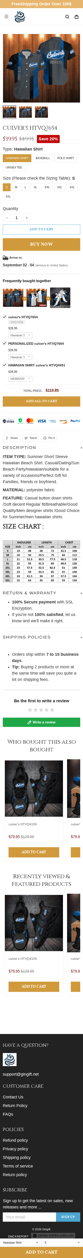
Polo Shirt (65, 158)
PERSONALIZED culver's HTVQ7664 (36, 343)
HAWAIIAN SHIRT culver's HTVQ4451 (36, 365)
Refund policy (15, 1140)
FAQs (8, 1114)
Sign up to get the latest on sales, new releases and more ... (38, 1203)
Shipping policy (17, 1157)
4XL (72, 187)
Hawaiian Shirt (28, 149)
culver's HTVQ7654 (23, 317)
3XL (59, 187)
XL (35, 187)
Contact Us (13, 1097)
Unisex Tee (14, 167)
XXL (47, 187)
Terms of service (18, 1166)
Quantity (10, 208)
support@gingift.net (21, 1074)
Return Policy (15, 1105)
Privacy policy (15, 1149)
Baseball (43, 158)
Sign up (68, 1217)
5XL (8, 196)
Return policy (15, 1174)
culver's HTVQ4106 (23, 824)
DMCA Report (18, 1236)
